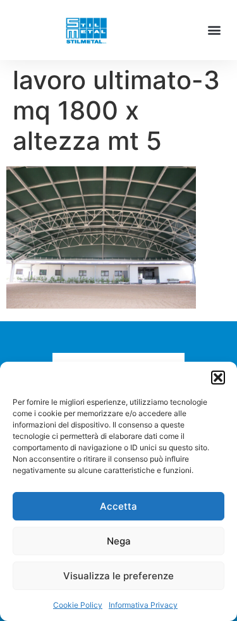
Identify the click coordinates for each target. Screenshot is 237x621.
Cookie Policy (77, 605)
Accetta (118, 506)
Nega (119, 541)
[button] (218, 377)
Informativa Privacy (143, 605)
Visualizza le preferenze (118, 576)
